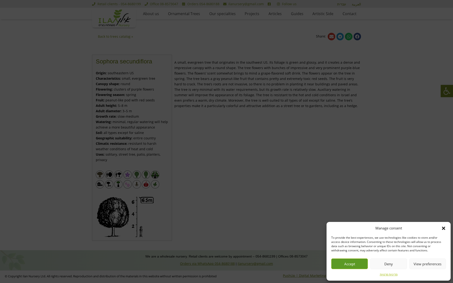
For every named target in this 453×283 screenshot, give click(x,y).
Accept (349, 264)
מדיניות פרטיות (389, 274)
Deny (388, 264)
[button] (443, 228)
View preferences (427, 264)
